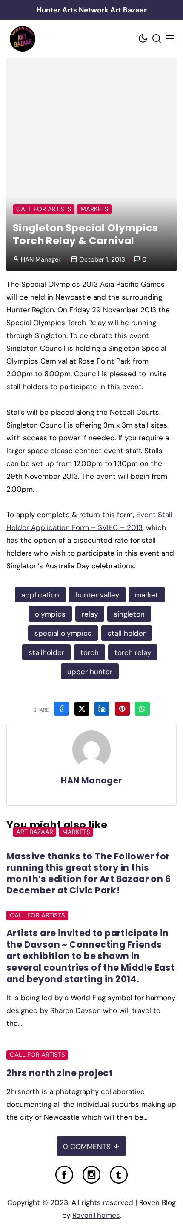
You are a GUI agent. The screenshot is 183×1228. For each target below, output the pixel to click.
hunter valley (97, 594)
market (146, 594)
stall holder (127, 633)
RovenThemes (96, 1215)
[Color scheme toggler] (143, 39)
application (40, 594)
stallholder (46, 652)
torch (89, 652)
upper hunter (89, 671)
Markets (94, 209)
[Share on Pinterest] (122, 709)
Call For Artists (43, 209)
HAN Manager (41, 259)
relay (90, 614)
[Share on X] (81, 709)
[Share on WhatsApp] (142, 709)
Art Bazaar (34, 832)
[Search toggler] (156, 39)
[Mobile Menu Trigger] (170, 39)
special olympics (63, 633)
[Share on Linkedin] (101, 709)
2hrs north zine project (59, 1073)
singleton (129, 614)
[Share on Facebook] (61, 709)
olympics (50, 614)
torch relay (132, 652)
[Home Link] (22, 39)
